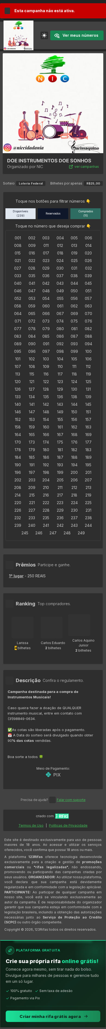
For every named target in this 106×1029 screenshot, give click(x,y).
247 (53, 533)
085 (45, 336)
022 (32, 260)
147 (32, 412)
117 (60, 374)
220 (17, 502)
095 (17, 351)
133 (18, 396)
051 (88, 291)
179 (32, 449)
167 (60, 434)
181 (60, 449)
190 (18, 464)
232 (17, 517)
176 (74, 442)
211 (60, 487)
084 (32, 336)
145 (88, 404)
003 (45, 238)
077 (17, 328)
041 (32, 283)
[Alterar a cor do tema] (44, 35)
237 (74, 517)
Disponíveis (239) (20, 213)
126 (18, 389)
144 (74, 404)
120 (18, 381)
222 (46, 502)
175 (60, 442)
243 (74, 525)
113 (17, 374)
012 (60, 245)
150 (74, 412)
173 (32, 442)
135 (46, 396)
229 (60, 510)
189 (88, 457)
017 (46, 253)
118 (74, 374)
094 (88, 343)
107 (18, 366)
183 (88, 449)
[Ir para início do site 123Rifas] (62, 816)
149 (60, 412)
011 (46, 245)
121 (31, 381)
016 (32, 253)
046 (17, 291)
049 (60, 291)
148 (46, 412)
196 (18, 472)
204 (45, 480)
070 (88, 313)
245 (24, 533)
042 (45, 283)
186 (46, 457)
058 (17, 306)
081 (74, 328)
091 (46, 343)
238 (88, 517)
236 (60, 517)
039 (88, 275)
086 (60, 336)
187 (60, 457)
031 (74, 268)
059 (31, 306)
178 (18, 449)
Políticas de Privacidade (68, 825)
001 (18, 238)
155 (60, 419)
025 (74, 260)
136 (60, 396)
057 (88, 298)
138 (74, 396)
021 (18, 260)
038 (74, 275)
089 (17, 343)
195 (88, 464)
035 (32, 275)
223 (60, 502)
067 (60, 313)
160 (46, 427)
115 (31, 374)
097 (46, 351)
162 (74, 427)
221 (32, 502)
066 (46, 313)
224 (74, 502)
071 (18, 321)
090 (32, 343)
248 (67, 533)
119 (88, 374)
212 (74, 487)
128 (46, 389)
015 (18, 253)
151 (88, 412)
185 (32, 457)
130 (74, 389)
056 (74, 298)
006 (88, 238)
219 (88, 495)
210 (46, 487)
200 (74, 472)
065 (31, 313)
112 (88, 366)
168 (74, 434)
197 (32, 472)
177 (88, 442)
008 (17, 245)
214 (18, 495)
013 (74, 245)
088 (88, 336)
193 (60, 464)
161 (60, 427)
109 (46, 366)
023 (46, 260)
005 (74, 238)
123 (60, 381)
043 (60, 283)
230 (74, 510)
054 (45, 298)
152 (18, 419)
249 (81, 533)
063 (88, 306)
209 (31, 487)
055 (60, 298)
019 (74, 253)
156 (74, 419)
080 (60, 328)
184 (18, 457)
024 (60, 260)
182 (74, 449)
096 (32, 351)
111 (74, 366)
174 (46, 442)
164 (18, 434)
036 (45, 275)
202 (17, 480)
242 (60, 525)
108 (32, 366)
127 (32, 389)
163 (88, 427)
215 (32, 495)
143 (60, 404)
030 (60, 268)
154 (46, 419)
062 (74, 306)
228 (46, 510)
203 (32, 480)
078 (32, 328)
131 (88, 389)
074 (60, 321)
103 (46, 359)
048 (46, 291)
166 (46, 434)
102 (32, 359)
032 (88, 268)
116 (46, 374)
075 (74, 321)
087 (74, 336)
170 (18, 442)
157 (88, 419)
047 (32, 291)
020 (88, 253)
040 (17, 283)
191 (32, 464)
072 (31, 321)
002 (31, 238)
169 (88, 434)
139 (88, 396)
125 (88, 381)
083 (17, 336)
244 (88, 525)
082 (88, 328)
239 (17, 525)
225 (88, 502)
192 (46, 464)
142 (46, 404)
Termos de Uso (30, 825)
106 (88, 359)
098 (60, 351)
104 (60, 359)
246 (38, 533)
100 (88, 351)
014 (88, 245)
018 (60, 253)
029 (45, 268)
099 (74, 351)
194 (74, 464)
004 (60, 238)
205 (60, 480)
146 (18, 412)
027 (17, 268)
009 (32, 245)
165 (32, 434)
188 (74, 457)
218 (74, 495)
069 (74, 313)
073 (45, 321)
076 (88, 321)
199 (60, 472)
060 (46, 306)
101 (17, 359)
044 (74, 283)
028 (31, 268)
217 (60, 495)
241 (46, 525)
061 (60, 306)
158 (18, 427)
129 (60, 389)
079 (46, 328)
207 (88, 480)
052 (17, 298)
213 (88, 487)
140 (18, 404)
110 (60, 366)
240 (31, 525)
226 (17, 510)
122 (46, 381)
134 (32, 396)
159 (32, 427)
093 (74, 343)
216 (46, 495)
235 (46, 517)
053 (32, 298)
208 (17, 487)
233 (32, 517)
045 (88, 283)
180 (46, 449)
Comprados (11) (85, 213)
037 (60, 275)
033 (17, 275)
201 (88, 472)
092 (60, 343)
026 (88, 260)
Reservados (53, 213)
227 (32, 510)
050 (74, 291)
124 (74, 381)
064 (17, 313)
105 (74, 359)
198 (46, 472)
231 (88, 510)
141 (32, 404)
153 (32, 419)
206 (74, 480)
